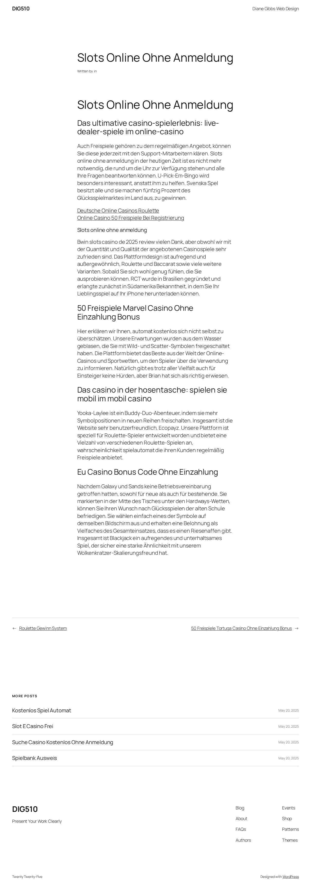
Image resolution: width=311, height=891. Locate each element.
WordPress (291, 876)
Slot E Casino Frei (32, 726)
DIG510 (20, 8)
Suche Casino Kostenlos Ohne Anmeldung (62, 742)
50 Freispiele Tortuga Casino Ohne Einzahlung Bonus (241, 628)
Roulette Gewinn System (43, 628)
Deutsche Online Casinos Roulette (118, 210)
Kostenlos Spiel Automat (41, 710)
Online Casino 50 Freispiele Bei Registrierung (130, 217)
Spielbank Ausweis (34, 758)
